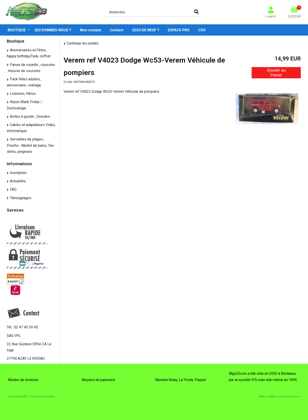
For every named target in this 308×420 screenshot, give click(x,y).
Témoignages (20, 198)
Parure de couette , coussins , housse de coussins (31, 68)
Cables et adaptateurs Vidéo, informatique (31, 128)
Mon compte (90, 30)
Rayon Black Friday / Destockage (24, 105)
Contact (116, 30)
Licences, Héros (23, 93)
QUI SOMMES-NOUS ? (52, 30)
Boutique (17, 30)
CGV (201, 30)
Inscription (18, 173)
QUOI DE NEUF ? (145, 30)
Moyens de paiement (98, 380)
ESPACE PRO (179, 30)
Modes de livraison (23, 380)
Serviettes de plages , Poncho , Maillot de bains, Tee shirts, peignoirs (30, 145)
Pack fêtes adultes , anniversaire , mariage (24, 82)
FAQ (13, 189)
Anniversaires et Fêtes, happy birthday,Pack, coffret (29, 53)
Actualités (18, 181)
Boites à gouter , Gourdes (30, 116)
